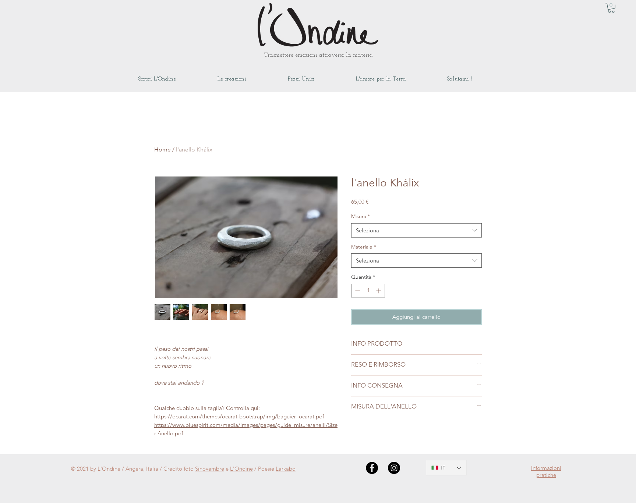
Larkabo (286, 468)
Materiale (363, 246)
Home (162, 149)
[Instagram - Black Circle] (394, 468)
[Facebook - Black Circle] (372, 468)
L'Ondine (241, 468)
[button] (611, 8)
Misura (360, 216)
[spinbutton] (368, 290)
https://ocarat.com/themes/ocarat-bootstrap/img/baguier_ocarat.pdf (239, 416)
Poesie (267, 468)
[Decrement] (356, 290)
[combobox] (416, 230)
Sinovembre (209, 468)
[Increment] (379, 290)
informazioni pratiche (546, 471)
